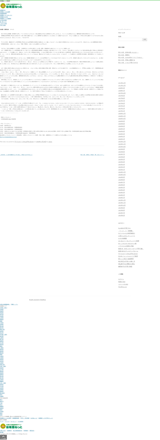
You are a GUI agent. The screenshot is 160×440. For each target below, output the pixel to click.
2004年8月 (121, 180)
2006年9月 (121, 121)
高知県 (1, 371)
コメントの (123, 284)
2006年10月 (122, 118)
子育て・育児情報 (24, 418)
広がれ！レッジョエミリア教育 (128, 256)
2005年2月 (121, 167)
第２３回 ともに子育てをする (128, 62)
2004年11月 (122, 172)
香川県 (1, 378)
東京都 (1, 326)
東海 (1, 346)
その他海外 (20, 421)
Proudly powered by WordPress (37, 299)
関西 (1, 354)
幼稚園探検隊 (3, 13)
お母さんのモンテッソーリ (126, 236)
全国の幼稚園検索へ (5, 304)
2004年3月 (121, 192)
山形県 (1, 317)
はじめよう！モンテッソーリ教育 (128, 241)
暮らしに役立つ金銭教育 (126, 259)
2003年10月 (122, 205)
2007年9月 (121, 95)
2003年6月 (121, 215)
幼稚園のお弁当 (4, 17)
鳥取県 (1, 368)
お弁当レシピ (34, 418)
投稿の (121, 281)
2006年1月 (121, 139)
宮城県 (1, 316)
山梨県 (1, 338)
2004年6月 (121, 185)
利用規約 (26, 430)
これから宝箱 (3, 23)
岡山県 (1, 376)
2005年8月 (121, 152)
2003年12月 (122, 200)
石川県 (1, 343)
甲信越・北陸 (3, 334)
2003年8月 (121, 210)
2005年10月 (122, 146)
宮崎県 (1, 389)
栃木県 (1, 327)
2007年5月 (121, 106)
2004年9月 (121, 177)
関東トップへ (14, 304)
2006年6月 (121, 126)
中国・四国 (3, 366)
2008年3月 (121, 88)
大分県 (1, 386)
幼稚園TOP (2, 10)
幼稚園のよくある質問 (5, 418)
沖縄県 (1, 396)
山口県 (1, 369)
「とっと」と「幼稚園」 (126, 231)
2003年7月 (121, 213)
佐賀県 (1, 388)
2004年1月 (121, 197)
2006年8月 (121, 124)
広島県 (1, 379)
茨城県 (1, 324)
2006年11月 (122, 116)
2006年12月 (122, 113)
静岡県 (1, 351)
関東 (1, 321)
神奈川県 (2, 329)
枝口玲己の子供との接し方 (126, 261)
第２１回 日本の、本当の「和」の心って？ (92, 154)
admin (50, 141)
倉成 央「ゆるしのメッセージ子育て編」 (131, 248)
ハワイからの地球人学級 (126, 246)
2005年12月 (122, 141)
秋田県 (1, 312)
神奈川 (1, 401)
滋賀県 (1, 359)
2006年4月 (121, 131)
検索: (119, 36)
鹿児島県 (2, 393)
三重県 (1, 348)
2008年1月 (121, 90)
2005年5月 (121, 159)
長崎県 (1, 391)
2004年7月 (121, 182)
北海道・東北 (3, 307)
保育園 (1, 432)
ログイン (121, 279)
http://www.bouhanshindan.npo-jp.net (8, 137)
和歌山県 (2, 364)
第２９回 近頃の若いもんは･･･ (128, 52)
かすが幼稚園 (122, 238)
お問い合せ (3, 430)
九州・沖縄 (3, 383)
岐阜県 (1, 349)
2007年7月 (121, 101)
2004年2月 (121, 195)
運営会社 (32, 430)
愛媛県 (1, 381)
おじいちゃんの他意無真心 (126, 233)
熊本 (1, 394)
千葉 (1, 403)
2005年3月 (121, 164)
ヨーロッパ (13, 421)
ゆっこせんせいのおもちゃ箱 (127, 243)
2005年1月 (121, 169)
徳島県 (1, 374)
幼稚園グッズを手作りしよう (46, 418)
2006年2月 (121, 136)
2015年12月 (122, 83)
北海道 (1, 309)
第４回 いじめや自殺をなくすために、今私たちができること (16, 154)
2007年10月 (122, 93)
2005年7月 (121, 154)
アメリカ (7, 421)
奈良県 (1, 361)
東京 (1, 399)
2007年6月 (121, 103)
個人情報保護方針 (17, 430)
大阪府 (1, 356)
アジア (1, 421)
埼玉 (1, 404)
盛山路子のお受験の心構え (126, 264)
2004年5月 (121, 187)
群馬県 (1, 331)
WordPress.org (122, 287)
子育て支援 (3, 25)
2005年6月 (121, 157)
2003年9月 (121, 208)
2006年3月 (121, 134)
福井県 (1, 344)
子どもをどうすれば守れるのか (24, 141)
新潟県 (1, 336)
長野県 (1, 341)
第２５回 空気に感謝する (126, 60)
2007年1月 (121, 111)
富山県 (1, 339)
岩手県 (1, 314)
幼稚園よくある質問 (5, 12)
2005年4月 (121, 162)
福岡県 (1, 384)
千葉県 (1, 322)
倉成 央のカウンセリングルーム (128, 251)
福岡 (1, 414)
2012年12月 (122, 85)
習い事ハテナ (3, 22)
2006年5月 (121, 129)
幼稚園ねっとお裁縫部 (5, 18)
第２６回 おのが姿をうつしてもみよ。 (130, 57)
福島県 (1, 319)
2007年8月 (121, 98)
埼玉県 (1, 333)
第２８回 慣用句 (123, 55)
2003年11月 (122, 203)
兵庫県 (1, 358)
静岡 (1, 409)
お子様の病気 (3, 20)
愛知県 (1, 353)
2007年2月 (121, 108)
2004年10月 (122, 174)
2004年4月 (121, 190)
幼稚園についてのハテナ (6, 15)
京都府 (1, 363)
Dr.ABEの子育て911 (124, 228)
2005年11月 (122, 144)
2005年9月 (121, 149)
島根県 (1, 373)
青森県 (1, 311)
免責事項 (9, 430)
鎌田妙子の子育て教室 (125, 266)
